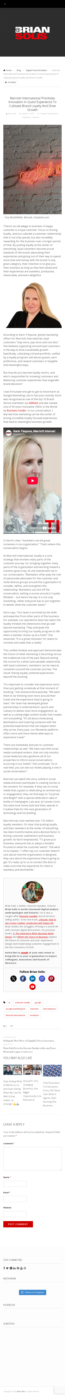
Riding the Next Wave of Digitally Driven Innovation (28, 1041)
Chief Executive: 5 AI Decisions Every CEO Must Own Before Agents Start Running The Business (51, 1094)
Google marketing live (15, 1009)
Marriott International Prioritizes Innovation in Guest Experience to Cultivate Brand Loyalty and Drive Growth (32, 104)
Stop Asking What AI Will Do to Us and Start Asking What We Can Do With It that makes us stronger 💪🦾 (12, 1092)
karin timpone (49, 1009)
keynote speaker (29, 916)
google (38, 1002)
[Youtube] (32, 987)
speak (24, 952)
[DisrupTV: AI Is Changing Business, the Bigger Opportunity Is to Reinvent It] (32, 1070)
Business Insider (16, 410)
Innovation (35, 117)
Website (7, 1207)
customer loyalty (22, 1002)
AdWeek (33, 403)
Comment (9, 1143)
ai (9, 1002)
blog (19, 70)
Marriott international (15, 1015)
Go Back (12, 82)
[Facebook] (23, 978)
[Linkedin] (32, 978)
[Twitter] (13, 978)
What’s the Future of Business (32, 936)
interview (34, 1009)
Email (6, 1192)
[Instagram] (42, 978)
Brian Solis (32, 33)
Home (9, 70)
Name (7, 1177)
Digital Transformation (36, 70)
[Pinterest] (51, 978)
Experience (26, 117)
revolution (34, 1015)
